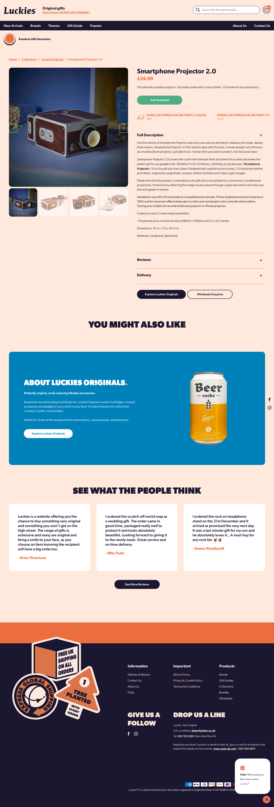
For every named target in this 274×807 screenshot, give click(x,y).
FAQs (131, 692)
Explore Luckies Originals (161, 294)
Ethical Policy (181, 674)
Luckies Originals (52, 59)
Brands (35, 26)
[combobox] (226, 10)
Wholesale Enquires (210, 294)
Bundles (224, 692)
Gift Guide (75, 26)
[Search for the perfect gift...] (198, 10)
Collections (29, 59)
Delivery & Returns (139, 674)
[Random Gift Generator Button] (9, 39)
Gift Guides (226, 680)
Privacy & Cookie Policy (187, 680)
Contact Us (262, 26)
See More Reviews (137, 584)
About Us (240, 26)
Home (13, 59)
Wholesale (225, 698)
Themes (54, 26)
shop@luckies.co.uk (203, 730)
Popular (96, 26)
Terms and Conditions (186, 686)
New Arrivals (13, 26)
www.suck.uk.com (224, 749)
